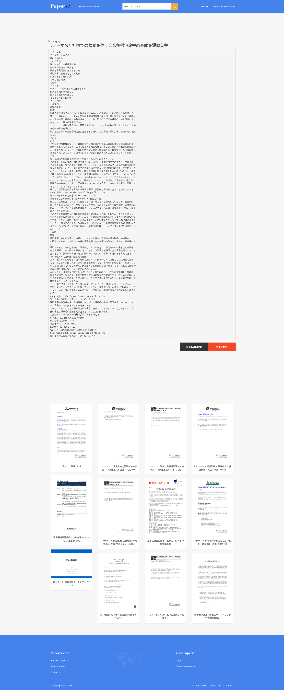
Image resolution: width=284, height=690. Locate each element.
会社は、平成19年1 (71, 466)
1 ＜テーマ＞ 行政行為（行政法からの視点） (165, 616)
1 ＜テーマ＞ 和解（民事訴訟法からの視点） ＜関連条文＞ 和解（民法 (165, 468)
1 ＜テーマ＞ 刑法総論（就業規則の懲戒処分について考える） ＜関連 (118, 542)
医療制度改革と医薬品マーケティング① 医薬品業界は (212, 616)
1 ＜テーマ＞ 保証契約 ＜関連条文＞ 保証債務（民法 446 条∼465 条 (212, 468)
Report (222, 346)
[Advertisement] (142, 27)
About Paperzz (58, 666)
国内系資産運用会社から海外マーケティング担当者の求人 (71, 539)
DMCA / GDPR (216, 685)
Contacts (55, 672)
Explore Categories (60, 660)
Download (195, 346)
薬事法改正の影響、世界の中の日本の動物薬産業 (165, 542)
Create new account (185, 666)
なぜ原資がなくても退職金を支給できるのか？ (118, 616)
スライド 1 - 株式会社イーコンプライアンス (71, 583)
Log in (179, 660)
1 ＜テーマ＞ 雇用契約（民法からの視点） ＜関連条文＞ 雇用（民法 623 (118, 468)
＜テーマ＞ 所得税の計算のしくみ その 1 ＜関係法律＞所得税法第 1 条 (212, 542)
